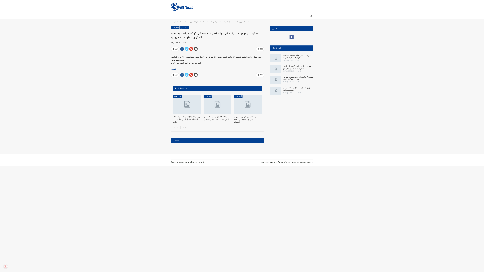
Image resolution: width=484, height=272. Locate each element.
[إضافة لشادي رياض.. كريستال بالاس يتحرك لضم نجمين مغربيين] (218, 104)
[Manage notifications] (6, 266)
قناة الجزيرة (184, 27)
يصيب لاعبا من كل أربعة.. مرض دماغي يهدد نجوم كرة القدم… (298, 78)
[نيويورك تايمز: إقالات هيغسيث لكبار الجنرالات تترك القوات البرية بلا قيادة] (187, 104)
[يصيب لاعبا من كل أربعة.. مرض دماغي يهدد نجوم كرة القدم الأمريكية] (248, 104)
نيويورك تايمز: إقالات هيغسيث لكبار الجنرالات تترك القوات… (297, 56)
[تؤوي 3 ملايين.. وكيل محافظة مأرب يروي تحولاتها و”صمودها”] (275, 91)
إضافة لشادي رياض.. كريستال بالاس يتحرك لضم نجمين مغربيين (297, 67)
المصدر (173, 69)
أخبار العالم (175, 27)
